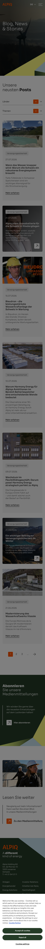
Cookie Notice (15, 923)
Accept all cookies (22, 931)
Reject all (22, 937)
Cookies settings (22, 944)
